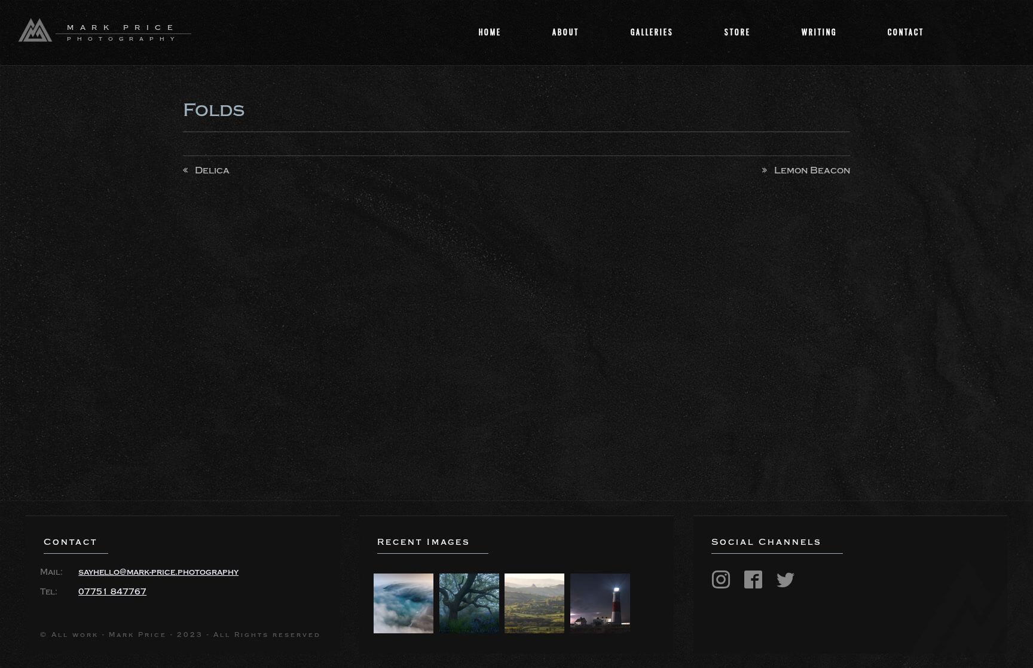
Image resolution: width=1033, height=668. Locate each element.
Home (490, 32)
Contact (906, 32)
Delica (212, 170)
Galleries (652, 32)
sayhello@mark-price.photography (158, 572)
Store (738, 32)
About (565, 32)
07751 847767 (112, 592)
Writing (819, 32)
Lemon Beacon (812, 170)
